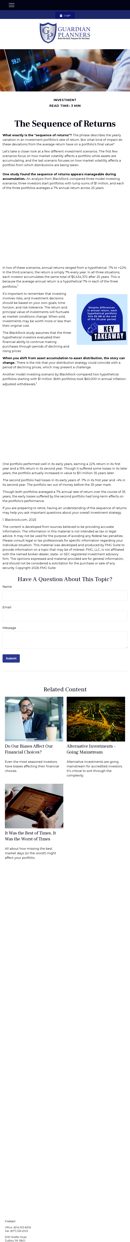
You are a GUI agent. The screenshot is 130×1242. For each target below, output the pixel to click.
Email (7, 607)
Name (7, 587)
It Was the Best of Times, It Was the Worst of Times (30, 836)
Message (9, 628)
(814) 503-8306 (22, 1227)
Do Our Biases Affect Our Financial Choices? (29, 749)
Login (67, 15)
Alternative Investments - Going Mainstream (91, 749)
